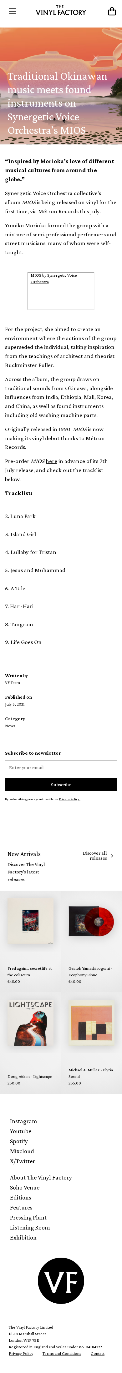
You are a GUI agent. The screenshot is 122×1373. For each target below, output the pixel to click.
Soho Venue (24, 1187)
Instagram (23, 1121)
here (51, 461)
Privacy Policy (21, 1353)
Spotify (19, 1141)
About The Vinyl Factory (41, 1177)
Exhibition (23, 1237)
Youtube (20, 1131)
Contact (97, 1353)
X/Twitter (22, 1161)
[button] (19, 11)
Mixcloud (22, 1151)
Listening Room (30, 1227)
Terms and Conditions (62, 1353)
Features (21, 1207)
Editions (20, 1197)
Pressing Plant (28, 1217)
